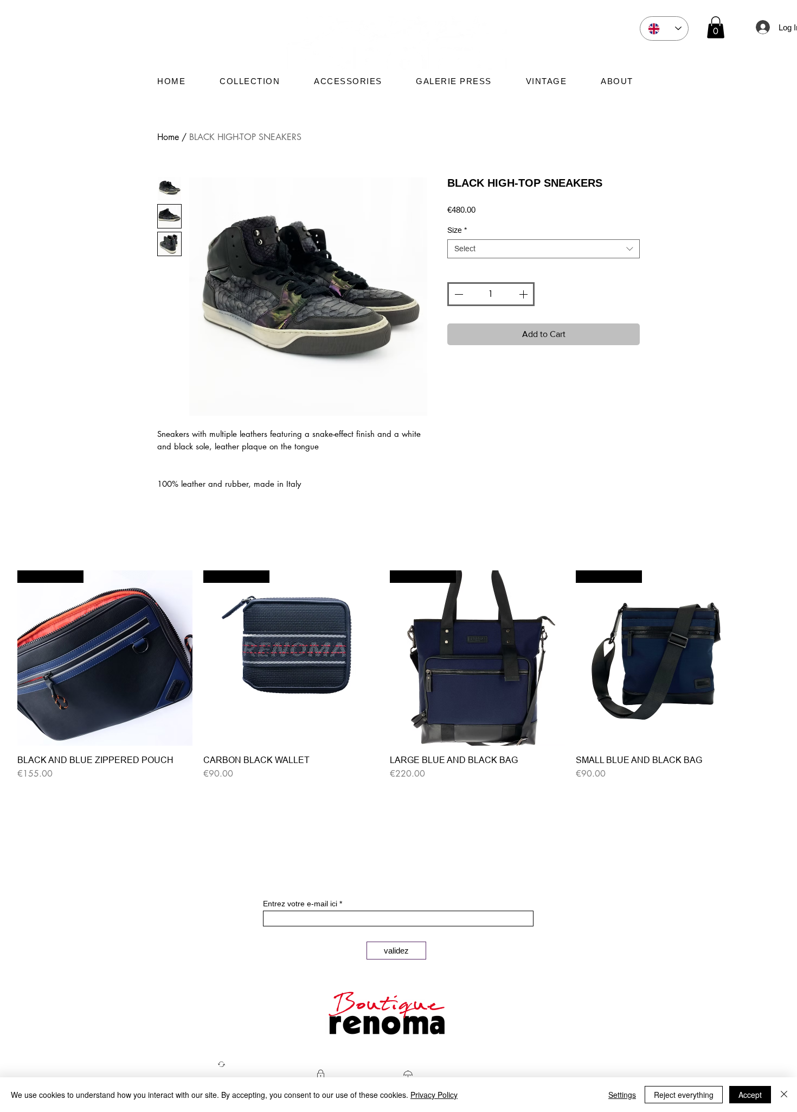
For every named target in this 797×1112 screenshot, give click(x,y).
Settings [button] (622, 1094)
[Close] (783, 1094)
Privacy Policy (434, 1094)
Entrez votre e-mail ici (300, 903)
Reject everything (684, 1094)
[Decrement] (457, 294)
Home (168, 137)
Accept (750, 1094)
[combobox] (543, 248)
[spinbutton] (491, 294)
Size (457, 230)
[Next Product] (766, 657)
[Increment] (524, 294)
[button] (715, 27)
